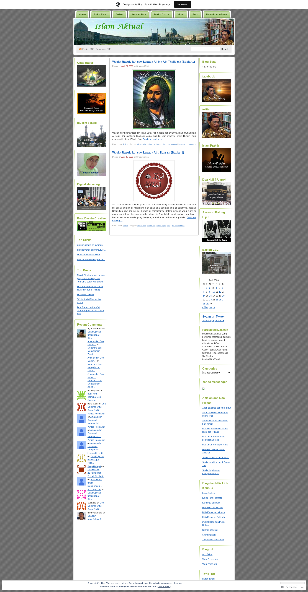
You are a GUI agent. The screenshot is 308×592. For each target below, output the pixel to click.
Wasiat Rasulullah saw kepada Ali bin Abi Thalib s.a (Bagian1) (153, 61)
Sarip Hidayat (94, 466)
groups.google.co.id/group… (91, 245)
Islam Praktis (208, 493)
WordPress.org (209, 564)
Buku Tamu (100, 14)
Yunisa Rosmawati (97, 413)
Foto (195, 14)
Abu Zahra (207, 554)
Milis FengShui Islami (212, 507)
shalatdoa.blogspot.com (88, 254)
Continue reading (152, 139)
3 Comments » (178, 226)
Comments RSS (103, 49)
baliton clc (151, 144)
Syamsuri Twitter (213, 316)
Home (82, 14)
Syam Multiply (209, 535)
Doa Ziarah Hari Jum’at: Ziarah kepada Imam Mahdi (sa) (90, 310)
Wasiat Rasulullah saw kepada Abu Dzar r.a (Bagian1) (148, 152)
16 (210, 296)
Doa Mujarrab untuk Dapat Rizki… (94, 335)
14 (204, 296)
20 (223, 296)
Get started (182, 4)
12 (220, 292)
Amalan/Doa (138, 14)
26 (220, 299)
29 (207, 303)
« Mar (205, 307)
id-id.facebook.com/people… (91, 259)
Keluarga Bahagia (211, 503)
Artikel (119, 14)
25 (217, 299)
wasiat (174, 144)
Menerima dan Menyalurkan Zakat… (95, 351)
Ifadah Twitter (208, 579)
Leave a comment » (187, 144)
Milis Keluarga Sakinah (213, 517)
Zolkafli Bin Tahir (96, 476)
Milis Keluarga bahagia (213, 512)
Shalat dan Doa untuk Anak (215, 457)
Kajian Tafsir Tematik (212, 498)
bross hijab (161, 144)
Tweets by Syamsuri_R (213, 320)
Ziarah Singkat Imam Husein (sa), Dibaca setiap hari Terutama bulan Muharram (91, 278)
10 (213, 292)
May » (212, 307)
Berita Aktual (162, 14)
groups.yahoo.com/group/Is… (91, 250)
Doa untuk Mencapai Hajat (215, 444)
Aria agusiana (94, 489)
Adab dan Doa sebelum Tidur (216, 408)
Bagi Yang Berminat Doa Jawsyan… (94, 397)
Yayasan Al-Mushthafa (213, 539)
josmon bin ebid (95, 453)
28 (204, 303)
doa (168, 144)
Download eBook (216, 14)
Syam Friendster (210, 530)
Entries (88, 49)
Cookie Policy (164, 586)
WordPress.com (210, 559)
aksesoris (141, 144)
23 (210, 299)
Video (181, 14)
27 (223, 299)
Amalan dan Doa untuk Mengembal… (95, 420)
